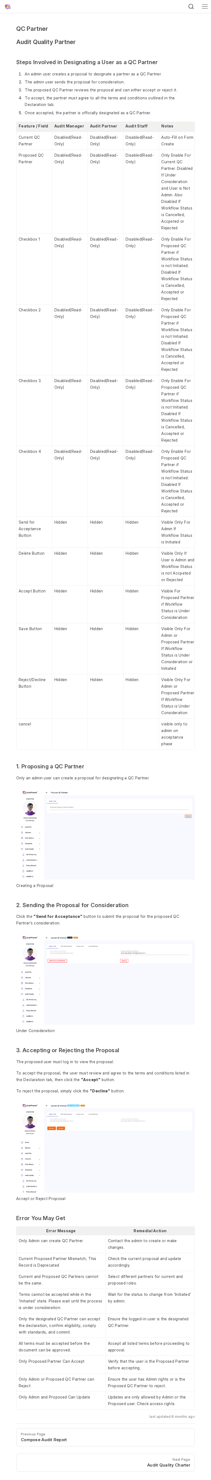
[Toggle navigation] (205, 6)
